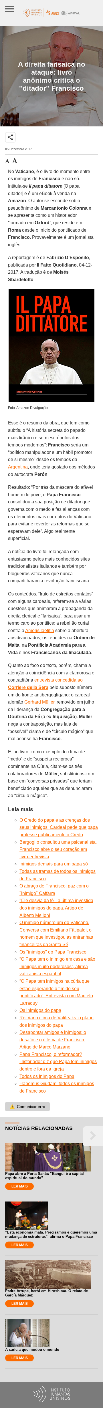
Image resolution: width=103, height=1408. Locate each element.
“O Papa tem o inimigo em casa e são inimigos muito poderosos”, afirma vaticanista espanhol (57, 966)
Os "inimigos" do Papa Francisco (52, 952)
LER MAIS (19, 1186)
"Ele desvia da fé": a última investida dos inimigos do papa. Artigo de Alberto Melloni (56, 908)
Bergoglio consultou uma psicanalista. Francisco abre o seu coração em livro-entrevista (58, 849)
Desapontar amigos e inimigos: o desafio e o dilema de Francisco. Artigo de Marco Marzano (52, 1039)
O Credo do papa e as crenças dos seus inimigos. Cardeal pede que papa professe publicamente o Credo (58, 827)
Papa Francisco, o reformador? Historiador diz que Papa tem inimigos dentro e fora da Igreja (58, 1061)
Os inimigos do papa (40, 1010)
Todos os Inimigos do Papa (46, 1076)
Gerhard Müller (39, 702)
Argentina (18, 466)
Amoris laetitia (39, 630)
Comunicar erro (27, 1106)
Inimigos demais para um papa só (53, 863)
